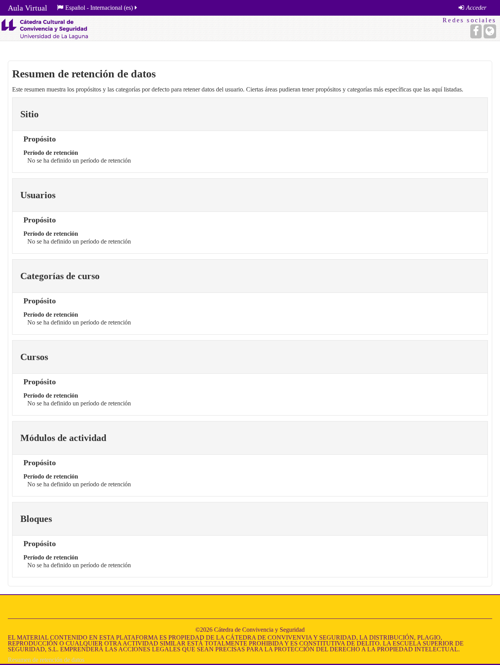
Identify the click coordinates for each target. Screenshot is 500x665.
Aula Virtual (27, 8)
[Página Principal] (44, 28)
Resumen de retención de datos (46, 659)
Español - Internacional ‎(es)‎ (99, 7)
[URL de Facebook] (476, 31)
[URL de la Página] (490, 31)
